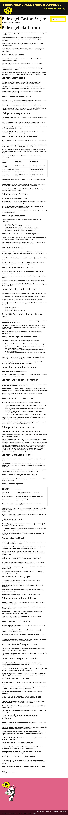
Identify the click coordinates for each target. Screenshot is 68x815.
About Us (50, 9)
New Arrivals (6, 1)
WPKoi (35, 813)
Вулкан (4, 774)
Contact (60, 9)
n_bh (4, 771)
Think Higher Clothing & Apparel (32, 4)
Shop (55, 9)
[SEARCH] (64, 9)
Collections (13, 1)
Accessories (27, 1)
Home (45, 9)
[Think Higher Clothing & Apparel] (8, 10)
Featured (20, 1)
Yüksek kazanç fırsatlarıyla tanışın (10, 772)
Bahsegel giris (14, 33)
